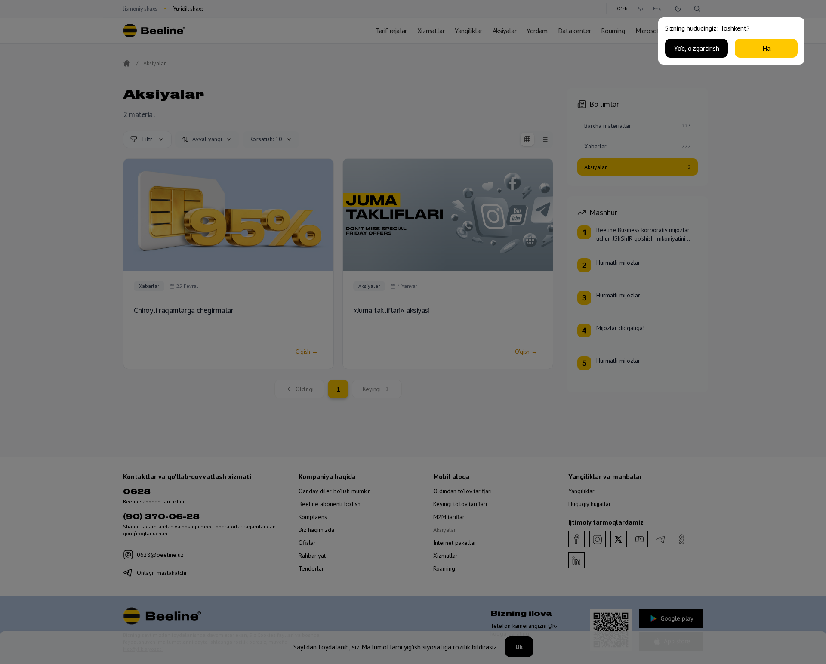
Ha (766, 48)
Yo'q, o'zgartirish (696, 48)
